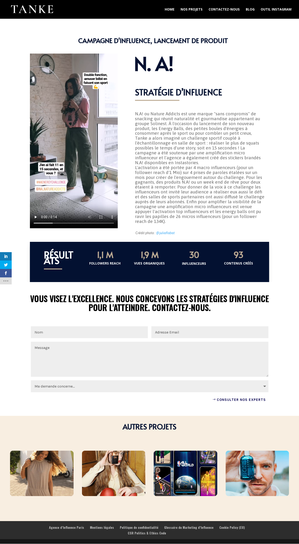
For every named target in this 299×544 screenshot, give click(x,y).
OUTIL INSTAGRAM (276, 9)
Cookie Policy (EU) (232, 527)
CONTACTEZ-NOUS (224, 9)
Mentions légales (102, 527)
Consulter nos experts (241, 400)
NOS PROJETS (192, 9)
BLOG (250, 9)
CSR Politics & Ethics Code (147, 532)
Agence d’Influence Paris (66, 527)
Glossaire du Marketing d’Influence (189, 527)
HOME (169, 9)
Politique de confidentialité (139, 527)
